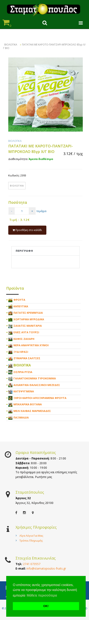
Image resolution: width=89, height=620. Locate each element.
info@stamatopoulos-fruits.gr (46, 568)
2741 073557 (31, 564)
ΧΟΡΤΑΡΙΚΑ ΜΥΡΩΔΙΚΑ (28, 319)
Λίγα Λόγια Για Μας (31, 535)
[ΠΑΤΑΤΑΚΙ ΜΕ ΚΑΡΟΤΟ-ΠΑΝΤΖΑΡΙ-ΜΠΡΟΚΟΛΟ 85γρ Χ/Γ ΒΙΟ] (45, 94)
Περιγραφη (24, 251)
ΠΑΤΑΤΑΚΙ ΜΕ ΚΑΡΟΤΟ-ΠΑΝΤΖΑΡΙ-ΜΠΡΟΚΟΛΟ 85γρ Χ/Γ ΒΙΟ (44, 46)
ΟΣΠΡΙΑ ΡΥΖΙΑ (22, 372)
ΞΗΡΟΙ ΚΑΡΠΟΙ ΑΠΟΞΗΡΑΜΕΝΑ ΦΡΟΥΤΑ (39, 398)
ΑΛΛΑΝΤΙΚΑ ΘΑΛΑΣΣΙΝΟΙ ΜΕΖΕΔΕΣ (36, 385)
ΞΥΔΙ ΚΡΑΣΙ (20, 352)
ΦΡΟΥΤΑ (19, 300)
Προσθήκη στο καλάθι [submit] (28, 230)
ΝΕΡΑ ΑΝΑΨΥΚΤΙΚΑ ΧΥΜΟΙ (31, 345)
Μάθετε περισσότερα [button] (42, 595)
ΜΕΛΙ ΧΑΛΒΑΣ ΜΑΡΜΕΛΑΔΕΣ (32, 411)
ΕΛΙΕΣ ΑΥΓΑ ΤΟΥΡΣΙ (26, 332)
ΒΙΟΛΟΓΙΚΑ (10, 44)
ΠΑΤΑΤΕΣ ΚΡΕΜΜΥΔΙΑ (28, 313)
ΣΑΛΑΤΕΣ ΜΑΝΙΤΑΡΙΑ (27, 325)
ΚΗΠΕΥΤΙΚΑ (20, 306)
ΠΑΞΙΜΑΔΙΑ (21, 417)
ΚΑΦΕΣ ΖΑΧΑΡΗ (23, 339)
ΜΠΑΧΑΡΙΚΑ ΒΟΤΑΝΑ (27, 404)
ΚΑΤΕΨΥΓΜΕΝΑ (23, 391)
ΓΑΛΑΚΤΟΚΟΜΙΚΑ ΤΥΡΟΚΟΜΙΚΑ (34, 378)
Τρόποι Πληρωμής (31, 540)
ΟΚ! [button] (46, 606)
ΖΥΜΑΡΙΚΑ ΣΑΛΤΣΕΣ (26, 358)
